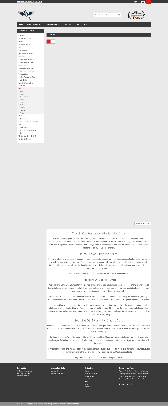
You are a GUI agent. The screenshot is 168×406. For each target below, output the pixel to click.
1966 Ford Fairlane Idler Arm (58, 188)
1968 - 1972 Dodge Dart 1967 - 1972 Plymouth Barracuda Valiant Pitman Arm (84, 134)
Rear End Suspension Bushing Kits (28, 123)
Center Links (23, 80)
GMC (21, 105)
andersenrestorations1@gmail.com (29, 2)
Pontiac (22, 113)
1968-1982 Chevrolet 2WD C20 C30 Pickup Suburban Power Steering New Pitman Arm (111, 78)
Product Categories (34, 25)
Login (135, 2)
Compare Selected (142, 223)
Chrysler (21, 35)
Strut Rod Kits (23, 127)
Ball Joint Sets (23, 74)
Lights (21, 42)
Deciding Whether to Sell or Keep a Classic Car (134, 373)
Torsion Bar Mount (25, 139)
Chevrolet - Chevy (25, 97)
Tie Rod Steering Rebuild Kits (28, 136)
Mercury (22, 107)
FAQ (78, 25)
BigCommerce (54, 404)
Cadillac (22, 94)
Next (146, 218)
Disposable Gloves (25, 39)
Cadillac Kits (23, 51)
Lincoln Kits (22, 116)
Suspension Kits (53, 25)
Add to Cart (58, 93)
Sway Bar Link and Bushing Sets (27, 132)
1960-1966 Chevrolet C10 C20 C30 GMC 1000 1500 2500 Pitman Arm (137, 78)
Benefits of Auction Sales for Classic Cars (132, 376)
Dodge (22, 99)
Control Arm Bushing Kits (27, 59)
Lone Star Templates (72, 404)
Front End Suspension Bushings (26, 55)
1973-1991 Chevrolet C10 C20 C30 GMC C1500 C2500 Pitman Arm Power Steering (58, 78)
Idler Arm (21, 89)
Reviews (88, 387)
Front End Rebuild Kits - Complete (26, 84)
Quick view (59, 70)
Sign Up (142, 2)
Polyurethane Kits (24, 119)
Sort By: (76, 41)
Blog (85, 25)
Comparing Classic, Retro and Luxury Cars (132, 379)
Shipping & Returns (57, 373)
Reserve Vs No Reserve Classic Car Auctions (133, 371)
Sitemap (40, 404)
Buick (21, 91)
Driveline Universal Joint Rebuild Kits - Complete (26, 69)
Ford (21, 102)
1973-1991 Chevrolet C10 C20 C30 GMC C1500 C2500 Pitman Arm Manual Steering (84, 78)
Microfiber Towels (24, 45)
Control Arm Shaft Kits (26, 62)
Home (21, 25)
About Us (68, 25)
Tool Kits (21, 48)
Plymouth (22, 110)
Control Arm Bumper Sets (27, 77)
